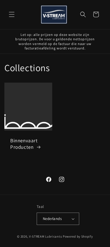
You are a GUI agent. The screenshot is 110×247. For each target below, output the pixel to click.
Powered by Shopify (78, 236)
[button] (11, 14)
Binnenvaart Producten (24, 143)
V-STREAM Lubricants (45, 236)
